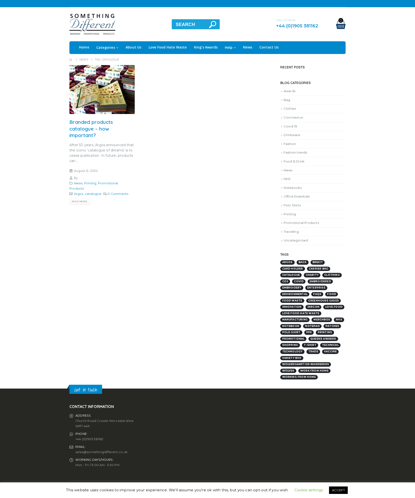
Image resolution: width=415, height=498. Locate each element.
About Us (133, 47)
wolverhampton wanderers (305, 364)
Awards (289, 91)
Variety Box (291, 358)
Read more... (80, 201)
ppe (309, 332)
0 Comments (118, 194)
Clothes (290, 108)
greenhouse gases (323, 300)
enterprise (316, 287)
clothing (332, 274)
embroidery (291, 287)
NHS (287, 179)
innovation (292, 306)
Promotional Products (301, 223)
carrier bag (318, 268)
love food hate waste (300, 313)
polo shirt (291, 332)
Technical (330, 345)
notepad (312, 326)
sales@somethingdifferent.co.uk (101, 452)
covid (299, 281)
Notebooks (293, 188)
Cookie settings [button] (308, 490)
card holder (292, 268)
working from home (299, 376)
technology (292, 351)
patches (332, 326)
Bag (287, 100)
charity (312, 274)
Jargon (313, 306)
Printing (90, 183)
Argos (78, 194)
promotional (293, 338)
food (331, 294)
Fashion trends (295, 152)
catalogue (93, 194)
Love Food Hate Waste (168, 47)
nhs (339, 319)
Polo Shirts (292, 205)
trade (313, 351)
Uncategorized (296, 240)
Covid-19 (290, 126)
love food (333, 306)
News (247, 47)
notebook (290, 326)
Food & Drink (294, 161)
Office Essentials (297, 196)
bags (303, 262)
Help (228, 47)
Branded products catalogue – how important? (91, 128)
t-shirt (310, 345)
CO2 (285, 281)
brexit (317, 262)
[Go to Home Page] (71, 59)
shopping (290, 345)
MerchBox (321, 319)
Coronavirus (293, 117)
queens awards (323, 338)
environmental (295, 294)
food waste (292, 300)
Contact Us (269, 47)
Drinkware (292, 135)
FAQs (317, 294)
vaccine (330, 351)
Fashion (290, 144)
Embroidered (320, 281)
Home (84, 47)
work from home (314, 370)
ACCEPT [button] (338, 490)
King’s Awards (206, 47)
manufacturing (295, 319)
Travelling (291, 232)
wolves (288, 370)
